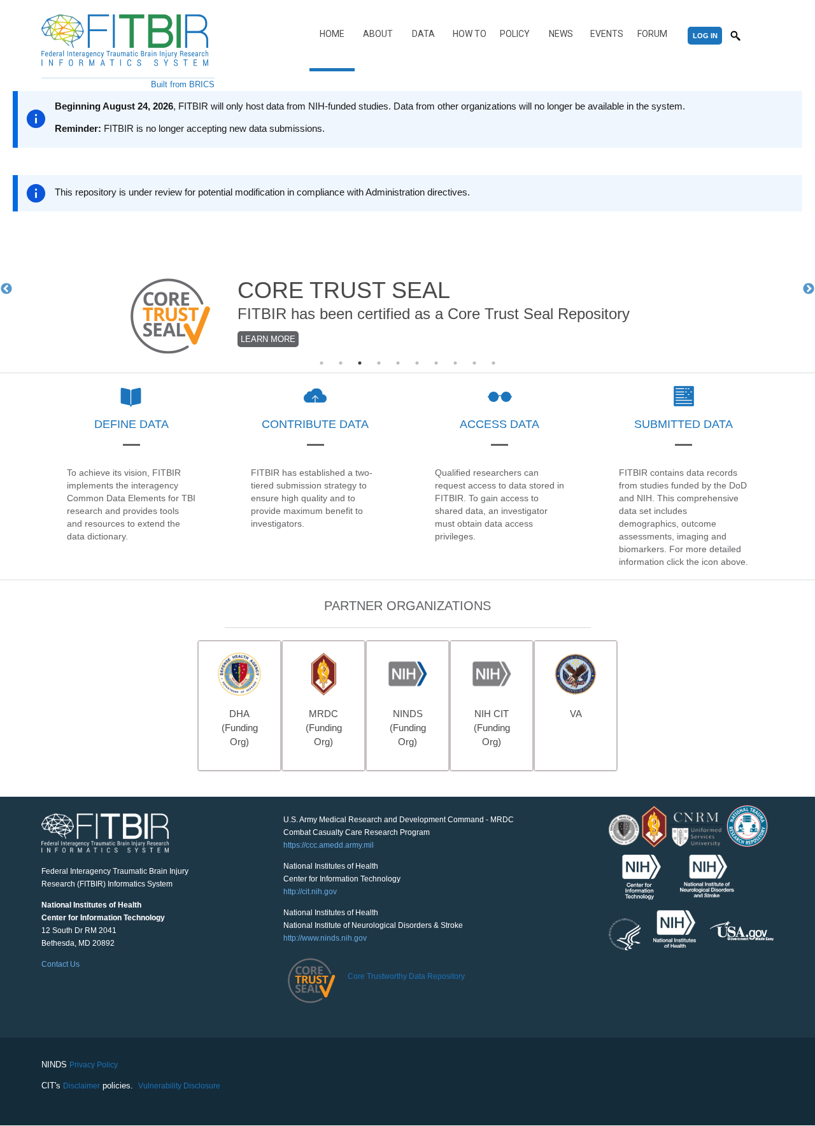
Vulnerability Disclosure (179, 1085)
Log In (705, 35)
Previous (6, 289)
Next (808, 289)
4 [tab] (378, 363)
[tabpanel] (407, 289)
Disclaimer (81, 1085)
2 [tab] (340, 363)
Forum (652, 34)
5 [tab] (398, 363)
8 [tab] (455, 363)
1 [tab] (321, 363)
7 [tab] (436, 363)
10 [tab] (493, 363)
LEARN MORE (268, 339)
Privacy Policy (93, 1064)
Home (332, 34)
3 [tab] (359, 363)
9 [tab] (474, 363)
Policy (515, 34)
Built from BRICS (183, 84)
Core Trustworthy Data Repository (406, 976)
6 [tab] (417, 363)
